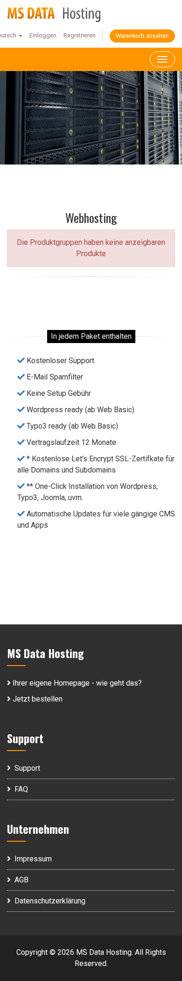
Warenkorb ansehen (142, 35)
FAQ (19, 789)
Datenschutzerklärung (48, 900)
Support (25, 768)
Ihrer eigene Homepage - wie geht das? (76, 683)
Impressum (31, 858)
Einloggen (42, 35)
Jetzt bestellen (37, 699)
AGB (19, 879)
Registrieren (79, 35)
